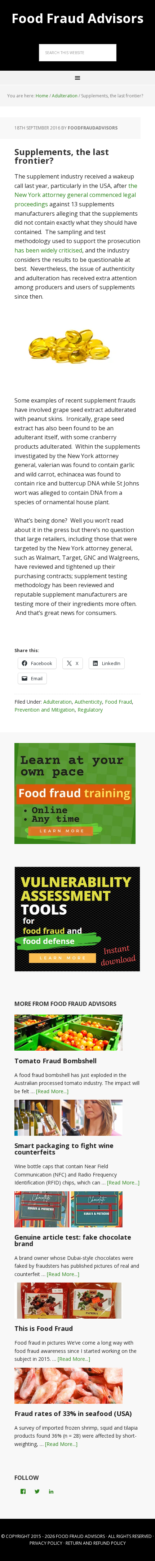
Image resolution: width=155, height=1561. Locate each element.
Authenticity (88, 701)
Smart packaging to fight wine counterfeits (64, 1148)
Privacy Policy (46, 1543)
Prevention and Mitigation (44, 709)
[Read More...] (52, 1091)
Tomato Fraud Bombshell (55, 1060)
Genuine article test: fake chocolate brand (72, 1240)
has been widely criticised (48, 250)
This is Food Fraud (43, 1328)
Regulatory (90, 709)
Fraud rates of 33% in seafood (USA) (73, 1413)
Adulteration (57, 701)
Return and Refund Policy (96, 1543)
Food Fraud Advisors (77, 17)
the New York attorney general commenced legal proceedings (75, 195)
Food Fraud (118, 701)
